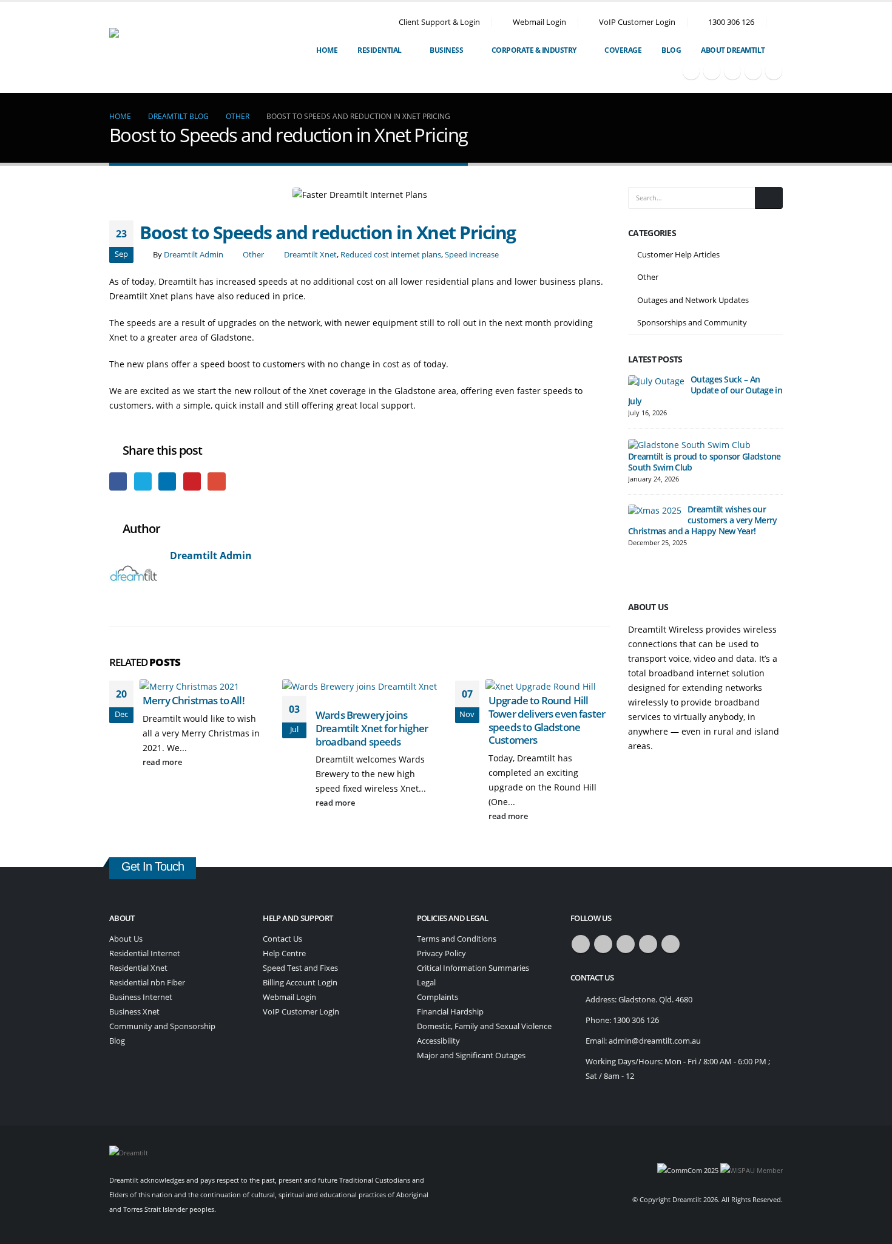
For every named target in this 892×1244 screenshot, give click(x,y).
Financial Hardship (450, 1012)
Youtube (626, 944)
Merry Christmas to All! (194, 700)
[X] (711, 71)
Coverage (622, 50)
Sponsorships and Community (692, 322)
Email (216, 481)
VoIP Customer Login (637, 22)
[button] (777, 22)
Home (326, 50)
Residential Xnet (138, 968)
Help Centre (284, 953)
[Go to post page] (194, 686)
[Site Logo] (180, 47)
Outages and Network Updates (693, 299)
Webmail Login (539, 22)
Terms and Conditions (456, 939)
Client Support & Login (439, 22)
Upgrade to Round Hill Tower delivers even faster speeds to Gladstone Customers (546, 720)
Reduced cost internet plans (390, 255)
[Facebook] (691, 71)
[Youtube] (732, 71)
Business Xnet (134, 1012)
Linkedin (670, 944)
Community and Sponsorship (162, 1026)
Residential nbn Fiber (147, 982)
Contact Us (282, 939)
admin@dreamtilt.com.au (655, 1041)
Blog (671, 50)
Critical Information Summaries (473, 968)
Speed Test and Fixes (300, 968)
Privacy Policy (441, 953)
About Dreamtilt (733, 50)
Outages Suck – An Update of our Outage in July (705, 390)
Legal (426, 982)
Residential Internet (144, 953)
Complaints (437, 997)
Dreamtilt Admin (193, 255)
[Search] (769, 198)
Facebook (118, 481)
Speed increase (472, 255)
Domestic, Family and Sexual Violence (484, 1026)
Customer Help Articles (678, 254)
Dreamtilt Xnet (310, 255)
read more (163, 762)
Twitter (143, 481)
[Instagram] (753, 71)
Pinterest (192, 481)
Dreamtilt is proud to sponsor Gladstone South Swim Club (704, 461)
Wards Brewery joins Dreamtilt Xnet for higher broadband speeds (372, 728)
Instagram (648, 944)
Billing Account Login (300, 982)
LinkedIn (167, 481)
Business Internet (140, 997)
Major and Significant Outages (471, 1055)
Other (253, 255)
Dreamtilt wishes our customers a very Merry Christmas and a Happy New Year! (702, 520)
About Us (126, 939)
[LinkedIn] (773, 71)
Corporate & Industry (534, 50)
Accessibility (438, 1041)
